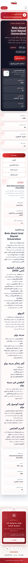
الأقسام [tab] (14, 160)
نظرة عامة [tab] (14, 155)
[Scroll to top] (14, 509)
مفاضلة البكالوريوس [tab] (14, 165)
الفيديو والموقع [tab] (14, 174)
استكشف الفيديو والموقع (17, 63)
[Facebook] (20, 548)
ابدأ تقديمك (4, 7)
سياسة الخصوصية (8, 555)
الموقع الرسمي (20, 58)
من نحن (15, 555)
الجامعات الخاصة (18, 14)
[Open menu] (25, 7)
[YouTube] (7, 548)
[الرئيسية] (24, 15)
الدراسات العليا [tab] (14, 169)
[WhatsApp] (12, 548)
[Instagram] (16, 548)
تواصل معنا (21, 555)
